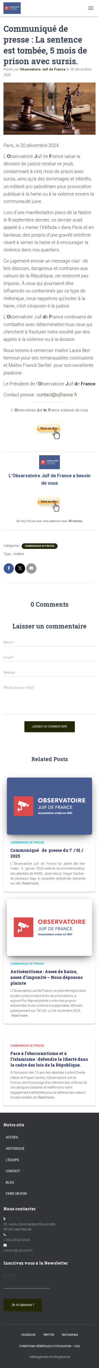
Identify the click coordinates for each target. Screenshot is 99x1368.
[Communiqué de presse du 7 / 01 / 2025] (49, 806)
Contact (13, 1171)
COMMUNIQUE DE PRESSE (39, 546)
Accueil (12, 1137)
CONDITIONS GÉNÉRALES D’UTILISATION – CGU (49, 1346)
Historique (15, 1148)
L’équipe (12, 1160)
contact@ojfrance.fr (57, 394)
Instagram (70, 1334)
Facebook (28, 1334)
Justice (18, 554)
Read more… (31, 883)
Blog (10, 1182)
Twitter (48, 1334)
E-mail (9, 1275)
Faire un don (16, 1193)
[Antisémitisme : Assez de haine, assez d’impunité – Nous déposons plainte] (49, 927)
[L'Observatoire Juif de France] (13, 8)
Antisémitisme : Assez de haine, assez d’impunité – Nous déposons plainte (46, 977)
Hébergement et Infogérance (49, 1357)
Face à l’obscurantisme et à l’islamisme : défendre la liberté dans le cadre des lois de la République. (49, 1059)
